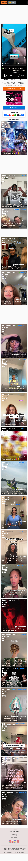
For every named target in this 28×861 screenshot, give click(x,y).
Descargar (14, 107)
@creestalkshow (19, 819)
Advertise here (21, 173)
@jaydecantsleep (19, 354)
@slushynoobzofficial (17, 221)
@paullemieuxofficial (18, 749)
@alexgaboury (20, 661)
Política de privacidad (14, 831)
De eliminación (14, 835)
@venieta (22, 151)
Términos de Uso (14, 833)
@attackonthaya (19, 556)
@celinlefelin (21, 386)
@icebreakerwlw (19, 265)
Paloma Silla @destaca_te (19, 68)
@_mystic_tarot (20, 421)
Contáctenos (14, 834)
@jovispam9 (21, 299)
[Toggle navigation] (26, 2)
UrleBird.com (17, 829)
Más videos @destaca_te (14, 88)
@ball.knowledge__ (18, 680)
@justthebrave (20, 489)
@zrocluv (22, 202)
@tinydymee (21, 522)
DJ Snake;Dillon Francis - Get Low (15, 80)
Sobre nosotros (14, 837)
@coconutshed (20, 590)
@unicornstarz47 (19, 783)
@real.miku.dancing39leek (15, 716)
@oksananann (20, 627)
